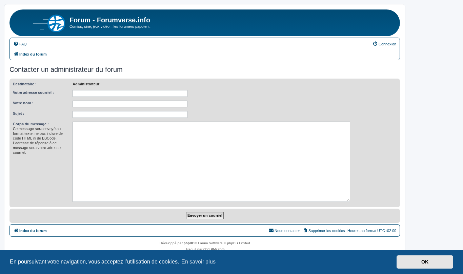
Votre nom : (23, 103)
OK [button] (424, 262)
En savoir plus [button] (198, 262)
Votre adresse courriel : (33, 92)
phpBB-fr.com (213, 249)
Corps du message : (31, 124)
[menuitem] (20, 44)
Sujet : (18, 113)
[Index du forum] (40, 22)
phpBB (189, 243)
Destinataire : (25, 84)
